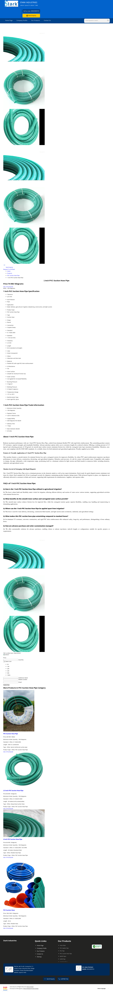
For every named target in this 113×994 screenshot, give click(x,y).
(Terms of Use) (30, 986)
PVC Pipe (62, 951)
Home (8, 271)
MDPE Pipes (63, 956)
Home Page (9, 20)
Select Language (102, 988)
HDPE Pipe (62, 959)
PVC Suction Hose (9, 910)
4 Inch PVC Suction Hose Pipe (12, 839)
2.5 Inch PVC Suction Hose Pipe (13, 790)
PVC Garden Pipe (64, 948)
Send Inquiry (32, 15)
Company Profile (22, 20)
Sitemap (39, 957)
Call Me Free (64, 979)
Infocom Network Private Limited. (30, 988)
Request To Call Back (9, 269)
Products (9, 273)
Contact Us (47, 20)
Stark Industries (29, 3)
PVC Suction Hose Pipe (13, 275)
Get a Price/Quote (8, 287)
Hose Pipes (63, 945)
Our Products (35, 20)
